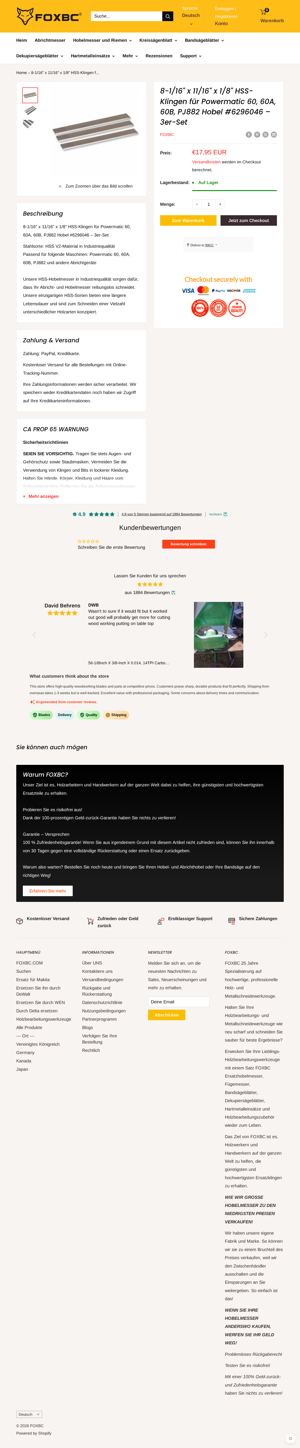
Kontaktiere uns (97, 971)
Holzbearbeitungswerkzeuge (41, 1019)
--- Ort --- (25, 1035)
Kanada (23, 1060)
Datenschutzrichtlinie (102, 1002)
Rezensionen (159, 55)
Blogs (87, 1027)
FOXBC (167, 134)
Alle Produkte (29, 1027)
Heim (21, 40)
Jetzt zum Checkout (248, 220)
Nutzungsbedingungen (104, 1010)
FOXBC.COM (29, 963)
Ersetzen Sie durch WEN (40, 1002)
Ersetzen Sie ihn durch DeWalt (38, 991)
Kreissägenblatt (155, 40)
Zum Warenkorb (188, 220)
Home (21, 72)
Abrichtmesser (50, 40)
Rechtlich (91, 1050)
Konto (221, 23)
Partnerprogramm (99, 1019)
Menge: (167, 204)
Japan (22, 1069)
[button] (35, 635)
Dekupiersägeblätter (37, 55)
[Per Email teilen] (274, 134)
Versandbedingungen (102, 979)
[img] (150, 584)
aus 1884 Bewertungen (147, 592)
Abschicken (167, 1015)
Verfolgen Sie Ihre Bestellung (99, 1038)
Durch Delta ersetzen (37, 1010)
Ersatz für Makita (33, 979)
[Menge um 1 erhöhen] (220, 204)
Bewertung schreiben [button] (188, 544)
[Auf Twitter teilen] (265, 134)
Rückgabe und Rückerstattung (97, 991)
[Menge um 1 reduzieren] (197, 204)
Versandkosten (206, 162)
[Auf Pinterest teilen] (257, 134)
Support (188, 55)
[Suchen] (167, 16)
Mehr (128, 55)
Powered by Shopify (33, 1433)
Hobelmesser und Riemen (100, 40)
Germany (25, 1052)
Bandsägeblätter (202, 40)
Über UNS (92, 963)
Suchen (23, 971)
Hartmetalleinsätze (90, 55)
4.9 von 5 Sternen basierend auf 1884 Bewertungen (162, 514)
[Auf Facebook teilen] (249, 134)
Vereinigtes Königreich (38, 1044)
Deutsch (25, 1414)
